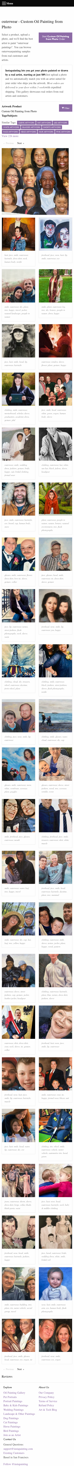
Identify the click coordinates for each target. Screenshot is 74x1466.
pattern (57, 946)
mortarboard (10, 413)
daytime (23, 685)
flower (44, 365)
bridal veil (46, 1259)
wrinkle (45, 791)
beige (16, 1204)
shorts (22, 1201)
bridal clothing (21, 471)
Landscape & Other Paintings (19, 1414)
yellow (16, 943)
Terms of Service (48, 1401)
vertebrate (14, 788)
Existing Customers (13, 1453)
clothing (8, 409)
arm (43, 1308)
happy (11, 310)
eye (58, 258)
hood (65, 1153)
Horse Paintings (11, 1426)
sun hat (45, 468)
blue (49, 994)
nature (51, 523)
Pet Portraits (10, 1397)
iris (11, 1308)
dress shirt (17, 258)
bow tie (17, 578)
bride (27, 468)
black (51, 468)
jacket (24, 310)
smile (16, 255)
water (64, 736)
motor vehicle (20, 1308)
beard (11, 523)
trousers (26, 681)
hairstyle (8, 258)
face (11, 255)
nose (57, 255)
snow (7, 526)
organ (56, 413)
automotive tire (55, 1153)
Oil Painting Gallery (14, 1392)
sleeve (61, 361)
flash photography (56, 688)
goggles (13, 791)
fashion (13, 468)
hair (6, 255)
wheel (7, 685)
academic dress (22, 416)
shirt (61, 840)
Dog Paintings (11, 1418)
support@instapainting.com (18, 1449)
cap (16, 523)
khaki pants (10, 1208)
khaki (28, 1204)
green (49, 413)
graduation (9, 416)
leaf (27, 888)
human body (10, 261)
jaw (52, 630)
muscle (44, 843)
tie (52, 578)
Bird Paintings (11, 1431)
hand (48, 1253)
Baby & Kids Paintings (15, 1405)
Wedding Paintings (13, 1409)
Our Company (46, 1392)
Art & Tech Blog (48, 1409)
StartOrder (55, 38)
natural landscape (12, 313)
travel (18, 310)
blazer (62, 1098)
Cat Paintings (10, 1422)
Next (21, 143)
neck (25, 258)
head (21, 361)
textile (19, 261)
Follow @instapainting (15, 1464)
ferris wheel (9, 688)
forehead (45, 255)
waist (7, 636)
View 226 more (10, 136)
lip (66, 255)
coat (6, 1046)
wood (51, 788)
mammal (55, 895)
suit (12, 471)
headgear (46, 471)
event (51, 791)
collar (14, 581)
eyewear (23, 788)
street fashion (10, 630)
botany (53, 310)
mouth (17, 840)
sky (21, 306)
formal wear (10, 475)
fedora (58, 468)
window (54, 361)
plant (26, 306)
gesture (57, 365)
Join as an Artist (12, 1435)
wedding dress (48, 1256)
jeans (7, 1201)
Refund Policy (46, 1405)
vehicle (54, 1149)
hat (61, 464)
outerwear (23, 255)
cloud (15, 681)
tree (6, 310)
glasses (7, 575)
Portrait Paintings (12, 1401)
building (23, 1304)
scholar (20, 413)
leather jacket (10, 998)
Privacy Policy (46, 1397)
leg (63, 306)
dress (50, 313)
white (44, 413)
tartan (25, 626)
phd (13, 420)
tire (51, 1146)
